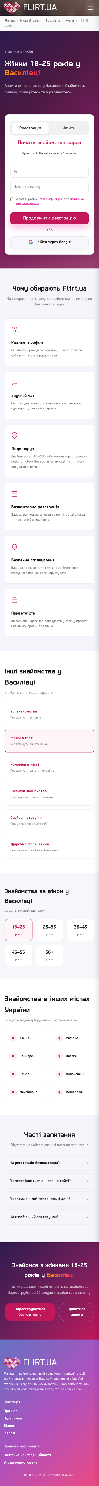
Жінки (70, 21)
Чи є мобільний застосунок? (33, 1217)
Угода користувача (21, 1463)
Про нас (10, 1411)
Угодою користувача (51, 199)
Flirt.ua (10, 21)
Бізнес (9, 1426)
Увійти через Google (53, 242)
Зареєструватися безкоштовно (30, 1312)
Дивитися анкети (76, 1312)
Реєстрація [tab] (30, 128)
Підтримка (13, 1418)
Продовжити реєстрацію (49, 218)
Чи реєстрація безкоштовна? (34, 1163)
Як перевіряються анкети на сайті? (40, 1181)
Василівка (53, 21)
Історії (9, 1433)
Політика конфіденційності (27, 1455)
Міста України (30, 21)
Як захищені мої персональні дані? (39, 1199)
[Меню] (90, 8)
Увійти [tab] (69, 128)
